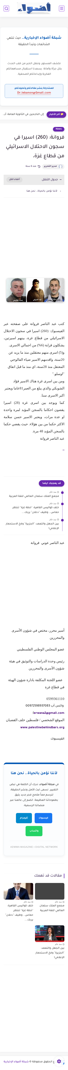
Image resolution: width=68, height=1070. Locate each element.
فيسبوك (43, 818)
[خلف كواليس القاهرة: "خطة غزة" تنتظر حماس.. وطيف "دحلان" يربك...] (18, 891)
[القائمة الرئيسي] (61, 8)
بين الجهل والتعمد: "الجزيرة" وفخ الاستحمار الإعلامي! (32, 526)
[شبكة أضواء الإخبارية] (34, 8)
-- (63, 450)
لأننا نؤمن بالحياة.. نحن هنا (41, 191)
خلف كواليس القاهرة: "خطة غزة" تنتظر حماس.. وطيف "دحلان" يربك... (36, 510)
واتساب (34, 831)
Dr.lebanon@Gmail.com (34, 93)
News (59, 129)
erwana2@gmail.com (49, 713)
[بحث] (6, 8)
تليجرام (24, 818)
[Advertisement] (34, 241)
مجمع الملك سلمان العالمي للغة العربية (34, 496)
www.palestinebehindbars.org (42, 728)
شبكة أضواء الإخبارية (16, 1062)
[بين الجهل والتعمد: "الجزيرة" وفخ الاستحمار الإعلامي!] (50, 933)
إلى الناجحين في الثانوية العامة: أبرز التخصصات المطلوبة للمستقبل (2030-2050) (23, 114)
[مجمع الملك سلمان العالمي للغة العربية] (50, 891)
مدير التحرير (50, 166)
